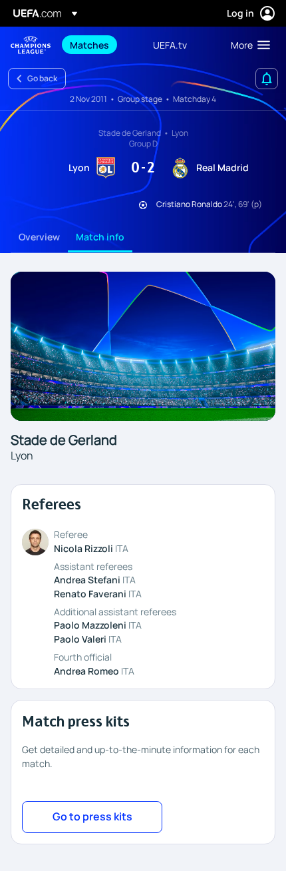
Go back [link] (42, 78)
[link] (89, 45)
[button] (247, 45)
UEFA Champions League (31, 45)
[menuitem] (100, 45)
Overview (39, 237)
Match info (100, 237)
